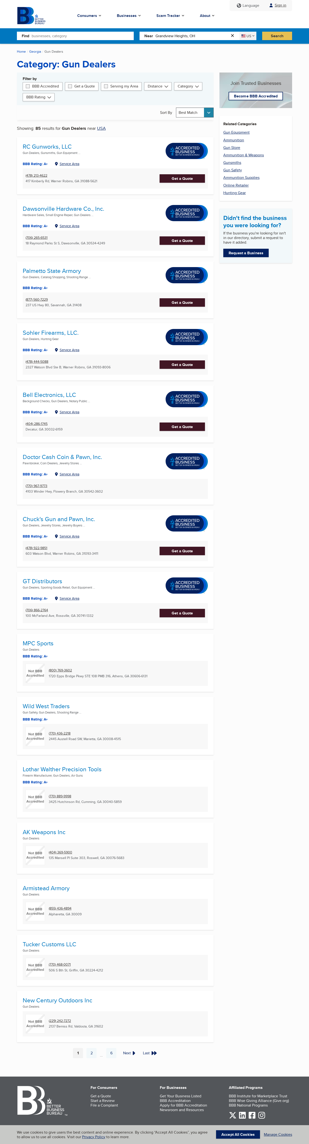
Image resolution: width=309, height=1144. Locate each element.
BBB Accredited (45, 86)
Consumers (87, 15)
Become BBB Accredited (256, 96)
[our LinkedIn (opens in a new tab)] (242, 1118)
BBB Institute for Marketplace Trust (258, 1096)
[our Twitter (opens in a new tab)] (233, 1118)
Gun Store (231, 147)
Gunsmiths (232, 162)
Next (127, 1053)
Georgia (35, 51)
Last (146, 1053)
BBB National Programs (248, 1105)
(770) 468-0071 (60, 964)
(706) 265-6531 (37, 238)
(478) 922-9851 (36, 548)
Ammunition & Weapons (243, 155)
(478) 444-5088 (37, 362)
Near (148, 36)
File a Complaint (104, 1105)
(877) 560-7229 (37, 300)
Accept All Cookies (238, 1134)
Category (185, 86)
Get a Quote (84, 86)
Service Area (69, 163)
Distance (155, 86)
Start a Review (103, 1100)
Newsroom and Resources (182, 1110)
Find (25, 36)
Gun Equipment (236, 132)
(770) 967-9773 (36, 486)
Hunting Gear (234, 193)
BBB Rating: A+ (35, 288)
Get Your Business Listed (180, 1096)
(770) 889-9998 (60, 796)
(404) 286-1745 (37, 424)
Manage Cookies (278, 1134)
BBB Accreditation (175, 1100)
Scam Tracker (168, 15)
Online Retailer (236, 185)
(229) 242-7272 (60, 1021)
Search (277, 36)
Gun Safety (232, 170)
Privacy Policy (93, 1137)
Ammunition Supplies (241, 177)
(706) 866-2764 (37, 610)
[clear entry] (233, 36)
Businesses (127, 15)
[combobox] (83, 35)
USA (101, 128)
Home (21, 51)
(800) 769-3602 (60, 670)
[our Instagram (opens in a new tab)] (262, 1118)
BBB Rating (35, 97)
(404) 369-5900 (60, 852)
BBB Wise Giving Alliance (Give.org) (259, 1100)
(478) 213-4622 (36, 176)
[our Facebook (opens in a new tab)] (252, 1118)
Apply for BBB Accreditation (183, 1105)
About (205, 15)
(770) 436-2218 (59, 733)
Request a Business (246, 253)
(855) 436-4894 (60, 908)
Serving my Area (124, 86)
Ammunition (233, 140)
